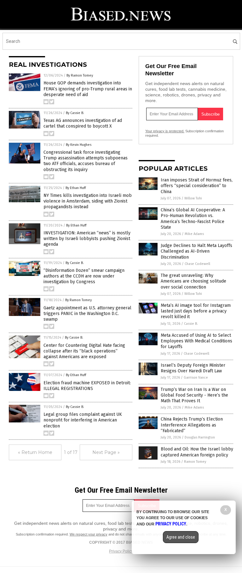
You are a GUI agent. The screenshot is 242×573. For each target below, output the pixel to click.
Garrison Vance (196, 377)
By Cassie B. (75, 113)
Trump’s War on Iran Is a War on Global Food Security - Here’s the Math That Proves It (194, 395)
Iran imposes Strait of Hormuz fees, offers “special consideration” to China (197, 185)
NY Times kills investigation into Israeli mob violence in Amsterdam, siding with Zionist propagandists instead (87, 201)
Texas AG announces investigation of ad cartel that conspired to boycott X (82, 123)
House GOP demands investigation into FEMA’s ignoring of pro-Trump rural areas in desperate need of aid (87, 88)
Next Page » (106, 452)
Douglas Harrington (200, 437)
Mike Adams (194, 234)
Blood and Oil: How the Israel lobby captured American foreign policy (197, 451)
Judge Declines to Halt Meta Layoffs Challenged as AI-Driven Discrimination (196, 251)
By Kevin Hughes (78, 145)
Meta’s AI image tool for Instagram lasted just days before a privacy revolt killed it (196, 311)
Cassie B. (191, 324)
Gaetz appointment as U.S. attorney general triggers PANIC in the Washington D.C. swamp (87, 313)
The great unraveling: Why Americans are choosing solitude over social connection (193, 281)
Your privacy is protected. (164, 131)
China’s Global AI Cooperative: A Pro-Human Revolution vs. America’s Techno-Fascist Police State (193, 218)
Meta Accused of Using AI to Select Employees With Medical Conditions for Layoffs (196, 341)
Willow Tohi (193, 198)
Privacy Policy (121, 551)
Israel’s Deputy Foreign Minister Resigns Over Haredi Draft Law (193, 368)
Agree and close (180, 537)
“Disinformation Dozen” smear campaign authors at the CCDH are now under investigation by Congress (83, 276)
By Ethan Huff (76, 188)
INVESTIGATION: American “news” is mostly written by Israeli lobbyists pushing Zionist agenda (86, 238)
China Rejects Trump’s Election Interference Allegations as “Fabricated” (192, 424)
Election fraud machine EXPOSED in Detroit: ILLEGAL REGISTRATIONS (87, 385)
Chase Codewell (197, 264)
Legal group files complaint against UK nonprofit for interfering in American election (82, 420)
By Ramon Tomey (79, 75)
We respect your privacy (88, 534)
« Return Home (35, 452)
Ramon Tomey (195, 462)
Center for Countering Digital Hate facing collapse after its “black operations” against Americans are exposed (84, 351)
